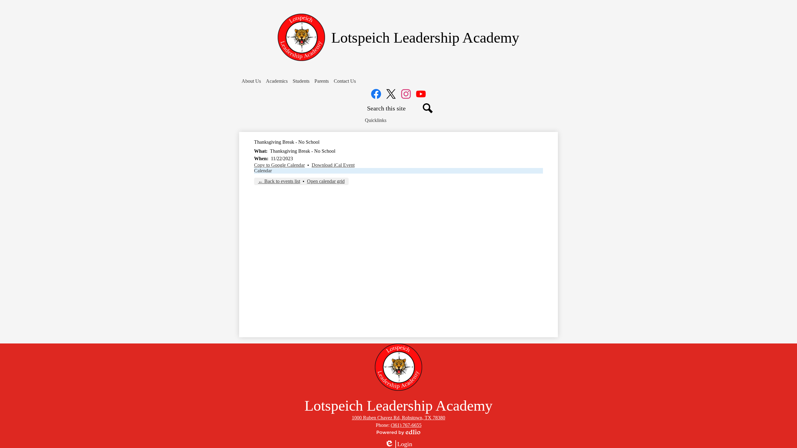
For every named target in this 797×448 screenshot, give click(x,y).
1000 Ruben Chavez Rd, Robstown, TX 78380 (398, 417)
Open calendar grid (326, 181)
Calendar (263, 170)
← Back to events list (279, 181)
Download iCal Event (333, 165)
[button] (251, 81)
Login (398, 444)
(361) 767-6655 (406, 425)
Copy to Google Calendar (279, 165)
